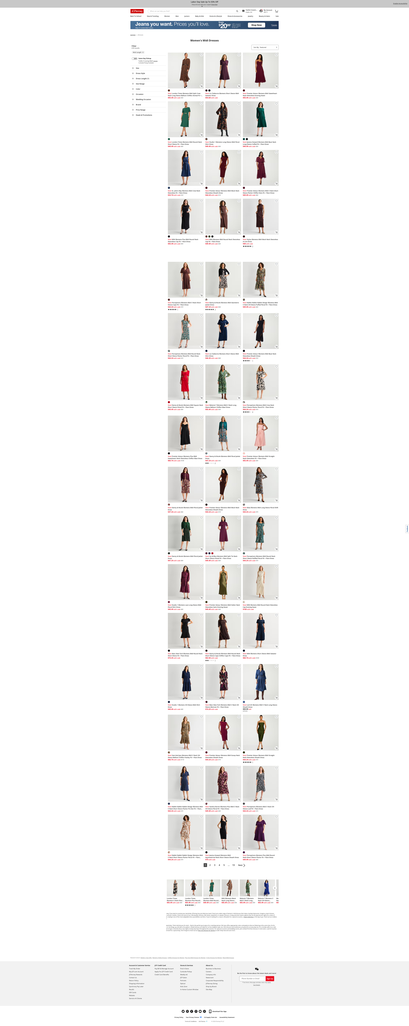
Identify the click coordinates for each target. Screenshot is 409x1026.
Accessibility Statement (227, 1017)
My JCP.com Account (136, 972)
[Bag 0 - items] (276, 11)
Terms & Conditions (191, 1021)
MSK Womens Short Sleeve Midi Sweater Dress (259, 655)
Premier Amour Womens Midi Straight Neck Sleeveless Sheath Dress (259, 756)
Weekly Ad (184, 975)
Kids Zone (183, 986)
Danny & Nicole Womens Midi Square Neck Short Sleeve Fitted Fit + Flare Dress (185, 406)
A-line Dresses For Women (214, 958)
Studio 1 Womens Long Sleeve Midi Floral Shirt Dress (222, 143)
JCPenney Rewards (135, 975)
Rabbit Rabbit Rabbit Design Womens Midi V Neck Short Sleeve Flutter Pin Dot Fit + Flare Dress (185, 808)
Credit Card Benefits (162, 975)
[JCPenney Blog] (205, 1011)
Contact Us (133, 978)
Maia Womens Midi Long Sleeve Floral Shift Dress (260, 509)
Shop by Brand (211, 986)
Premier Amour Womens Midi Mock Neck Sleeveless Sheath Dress (222, 192)
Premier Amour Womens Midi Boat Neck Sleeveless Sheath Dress (259, 355)
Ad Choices (202, 1021)
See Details (256, 985)
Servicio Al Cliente (135, 998)
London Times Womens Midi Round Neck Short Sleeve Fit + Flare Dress (185, 143)
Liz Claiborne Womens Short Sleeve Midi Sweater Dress (222, 94)
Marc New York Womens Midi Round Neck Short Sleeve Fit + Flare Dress (185, 655)
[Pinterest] (196, 1011)
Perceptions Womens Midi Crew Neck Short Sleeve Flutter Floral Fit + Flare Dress (258, 406)
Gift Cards (132, 992)
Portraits (183, 980)
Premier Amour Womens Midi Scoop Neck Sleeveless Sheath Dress (222, 756)
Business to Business (213, 969)
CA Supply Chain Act (210, 1017)
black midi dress (249, 917)
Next (240, 865)
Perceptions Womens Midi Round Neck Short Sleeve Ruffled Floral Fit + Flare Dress (259, 557)
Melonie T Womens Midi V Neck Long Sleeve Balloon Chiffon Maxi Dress (220, 406)
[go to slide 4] (205, 6)
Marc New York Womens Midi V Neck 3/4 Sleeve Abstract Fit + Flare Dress (222, 706)
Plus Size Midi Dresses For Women (195, 958)
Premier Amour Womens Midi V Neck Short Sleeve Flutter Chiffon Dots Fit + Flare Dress (260, 192)
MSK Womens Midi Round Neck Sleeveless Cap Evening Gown (260, 606)
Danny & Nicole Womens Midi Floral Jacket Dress (222, 457)
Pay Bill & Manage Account (164, 969)
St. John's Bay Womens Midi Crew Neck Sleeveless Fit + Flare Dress (184, 192)
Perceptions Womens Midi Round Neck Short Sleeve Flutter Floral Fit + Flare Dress (184, 355)
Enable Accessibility (400, 3)
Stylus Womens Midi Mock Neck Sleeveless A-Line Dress (260, 240)
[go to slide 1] (200, 6)
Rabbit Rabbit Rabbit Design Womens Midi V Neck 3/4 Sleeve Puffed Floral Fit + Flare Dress (260, 304)
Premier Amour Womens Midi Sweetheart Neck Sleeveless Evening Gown (260, 94)
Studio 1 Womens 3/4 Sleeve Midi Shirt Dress (184, 706)
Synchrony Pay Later (136, 986)
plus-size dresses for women (206, 930)
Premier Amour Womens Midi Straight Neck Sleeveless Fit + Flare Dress (259, 457)
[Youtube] (200, 1011)
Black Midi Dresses (228, 958)
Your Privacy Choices (192, 1017)
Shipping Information (136, 983)
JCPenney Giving (211, 983)
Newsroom (210, 978)
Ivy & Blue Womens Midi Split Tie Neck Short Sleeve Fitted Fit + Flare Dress (221, 557)
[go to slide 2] (202, 6)
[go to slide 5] (207, 6)
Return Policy (133, 980)
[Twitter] (183, 1011)
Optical (182, 983)
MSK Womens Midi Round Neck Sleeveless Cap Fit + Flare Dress (222, 240)
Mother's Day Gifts (146, 958)
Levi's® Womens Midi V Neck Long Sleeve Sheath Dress (260, 706)
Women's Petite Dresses (159, 958)
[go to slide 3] (203, 6)
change (155, 61)
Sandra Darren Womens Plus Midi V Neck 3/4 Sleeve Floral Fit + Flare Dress (222, 808)
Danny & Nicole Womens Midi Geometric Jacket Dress (222, 304)
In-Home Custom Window (189, 989)
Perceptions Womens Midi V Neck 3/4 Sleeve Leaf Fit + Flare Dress (258, 808)
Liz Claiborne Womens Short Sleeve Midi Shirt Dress (222, 355)
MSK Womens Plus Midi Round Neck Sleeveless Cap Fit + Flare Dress (183, 240)
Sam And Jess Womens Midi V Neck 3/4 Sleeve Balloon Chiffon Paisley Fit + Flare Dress (185, 756)
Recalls (131, 989)
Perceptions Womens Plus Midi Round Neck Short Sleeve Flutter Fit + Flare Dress (259, 856)
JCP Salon (183, 978)
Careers (208, 972)
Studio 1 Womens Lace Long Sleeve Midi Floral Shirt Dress (184, 606)
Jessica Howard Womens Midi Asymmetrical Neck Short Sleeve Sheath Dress (222, 856)
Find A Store (184, 969)
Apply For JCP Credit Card (164, 972)
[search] (238, 11)
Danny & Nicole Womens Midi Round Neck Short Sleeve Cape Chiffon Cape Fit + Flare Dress (222, 655)
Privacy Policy (178, 1017)
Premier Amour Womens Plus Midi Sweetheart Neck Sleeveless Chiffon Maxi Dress (185, 457)
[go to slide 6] (209, 6)
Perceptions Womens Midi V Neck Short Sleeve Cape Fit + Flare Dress (184, 304)
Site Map (209, 989)
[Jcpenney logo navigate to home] (137, 11)
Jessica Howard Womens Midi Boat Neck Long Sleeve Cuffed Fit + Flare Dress (259, 143)
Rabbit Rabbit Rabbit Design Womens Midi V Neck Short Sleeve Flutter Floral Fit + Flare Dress (185, 856)
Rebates (132, 995)
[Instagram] (188, 1011)
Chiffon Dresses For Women (176, 958)
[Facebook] (192, 1011)
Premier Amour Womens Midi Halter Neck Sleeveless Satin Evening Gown (222, 606)
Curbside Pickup (186, 972)
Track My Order (134, 969)
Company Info (211, 975)
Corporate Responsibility (214, 980)
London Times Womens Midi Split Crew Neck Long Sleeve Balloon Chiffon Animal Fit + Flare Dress (184, 94)
